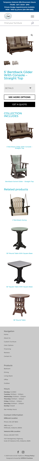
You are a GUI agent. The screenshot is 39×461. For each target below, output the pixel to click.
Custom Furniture (10, 341)
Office (6, 379)
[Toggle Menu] (32, 17)
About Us (7, 338)
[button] (32, 35)
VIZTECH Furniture (27, 458)
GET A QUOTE (19, 104)
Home (6, 334)
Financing (7, 349)
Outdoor (7, 383)
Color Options (8, 345)
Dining (6, 372)
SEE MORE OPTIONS (19, 97)
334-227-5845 (13, 422)
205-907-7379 (13, 435)
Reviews (7, 352)
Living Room (8, 376)
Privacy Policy (29, 455)
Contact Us (7, 356)
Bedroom (7, 368)
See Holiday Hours (10, 409)
